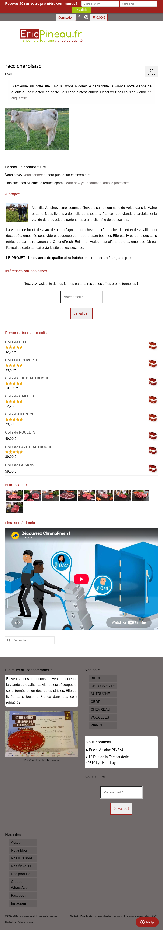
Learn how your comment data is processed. (97, 183)
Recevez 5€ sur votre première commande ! (41, 3)
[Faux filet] (68, 495)
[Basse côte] (14, 495)
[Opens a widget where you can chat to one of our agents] (147, 922)
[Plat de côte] (104, 495)
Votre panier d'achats (100, 17)
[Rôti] (14, 507)
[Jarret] (32, 495)
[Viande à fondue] (50, 495)
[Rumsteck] (122, 495)
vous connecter (35, 175)
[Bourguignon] (140, 495)
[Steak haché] (86, 495)
